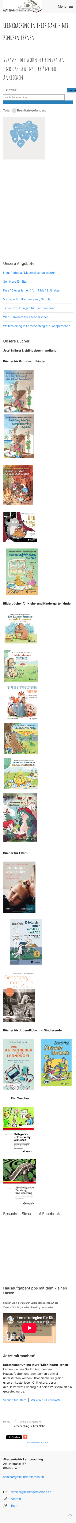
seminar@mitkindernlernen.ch (23, 1477)
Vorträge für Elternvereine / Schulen (27, 299)
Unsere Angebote (30, 1421)
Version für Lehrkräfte (45, 1400)
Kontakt (16, 1499)
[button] (20, 144)
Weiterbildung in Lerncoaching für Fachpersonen (36, 326)
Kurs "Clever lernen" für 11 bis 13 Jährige (31, 290)
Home (6, 1421)
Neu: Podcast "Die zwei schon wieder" (29, 272)
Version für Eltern (14, 1400)
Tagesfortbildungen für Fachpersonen (29, 308)
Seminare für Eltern (16, 281)
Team (14, 1505)
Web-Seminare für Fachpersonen (26, 317)
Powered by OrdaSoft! (38, 1442)
